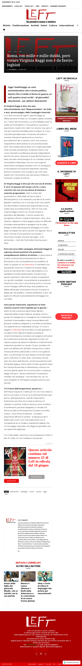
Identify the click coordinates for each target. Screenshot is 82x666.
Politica (15, 51)
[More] (38, 79)
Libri (37, 6)
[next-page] (8, 605)
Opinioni (11, 34)
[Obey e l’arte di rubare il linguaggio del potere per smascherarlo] (45, 576)
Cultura (53, 25)
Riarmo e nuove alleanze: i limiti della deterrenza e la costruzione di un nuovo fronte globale (28, 592)
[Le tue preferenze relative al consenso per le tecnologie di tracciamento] (71, 662)
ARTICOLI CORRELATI (28, 562)
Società (35, 25)
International (66, 25)
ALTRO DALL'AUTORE (28, 566)
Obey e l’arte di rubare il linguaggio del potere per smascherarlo (44, 588)
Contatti (44, 6)
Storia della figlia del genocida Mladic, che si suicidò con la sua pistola (11, 589)
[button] (77, 25)
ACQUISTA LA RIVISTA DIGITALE (67, 119)
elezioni (32, 491)
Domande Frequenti (58, 6)
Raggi (45, 491)
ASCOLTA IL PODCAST (66, 316)
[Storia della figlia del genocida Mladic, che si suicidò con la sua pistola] (11, 576)
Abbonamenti (7, 6)
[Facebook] (18, 79)
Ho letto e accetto (66, 263)
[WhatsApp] (31, 79)
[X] (25, 79)
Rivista (6, 25)
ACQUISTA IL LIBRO (66, 163)
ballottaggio (24, 491)
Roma (6, 494)
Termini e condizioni (41, 649)
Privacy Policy (41, 651)
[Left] (41, 15)
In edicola (48, 443)
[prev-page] (5, 605)
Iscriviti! (67, 272)
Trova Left (29, 6)
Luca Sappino (12, 69)
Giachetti (38, 491)
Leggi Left (18, 6)
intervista (29, 265)
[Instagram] (41, 653)
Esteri (44, 25)
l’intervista (16, 330)
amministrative (14, 491)
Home (6, 34)
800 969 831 (31, 645)
